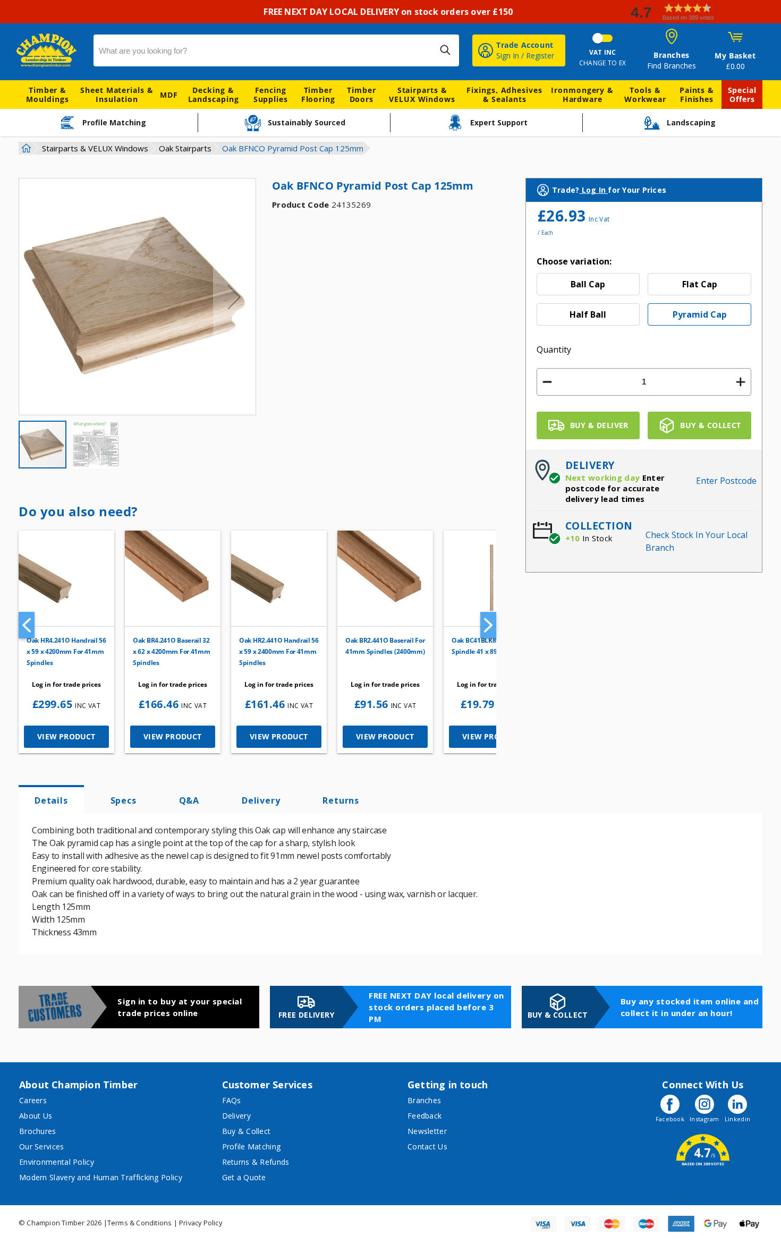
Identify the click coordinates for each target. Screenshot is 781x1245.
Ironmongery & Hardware (582, 94)
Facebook (670, 1119)
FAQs (231, 1100)
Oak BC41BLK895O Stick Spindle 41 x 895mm (488, 646)
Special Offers (742, 94)
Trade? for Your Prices (609, 190)
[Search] (445, 50)
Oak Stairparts (185, 148)
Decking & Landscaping (213, 94)
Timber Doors (361, 94)
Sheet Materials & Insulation (116, 94)
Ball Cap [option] (588, 284)
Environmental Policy (56, 1162)
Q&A (189, 800)
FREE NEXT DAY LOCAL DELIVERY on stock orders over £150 (390, 12)
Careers (33, 1100)
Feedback (425, 1116)
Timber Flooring (318, 94)
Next (488, 625)
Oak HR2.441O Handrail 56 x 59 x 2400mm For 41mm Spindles (279, 651)
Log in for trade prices (66, 684)
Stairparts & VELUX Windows (422, 94)
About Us (35, 1116)
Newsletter (427, 1131)
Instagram (704, 1119)
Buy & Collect (246, 1131)
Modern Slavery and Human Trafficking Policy (100, 1177)
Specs (124, 800)
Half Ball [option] (588, 314)
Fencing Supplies (270, 94)
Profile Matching (251, 1146)
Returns (340, 800)
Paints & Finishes (697, 94)
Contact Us (427, 1146)
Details (51, 800)
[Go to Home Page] (25, 148)
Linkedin (737, 1119)
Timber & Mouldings (47, 94)
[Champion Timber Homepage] (49, 50)
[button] (701, 12)
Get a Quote (244, 1177)
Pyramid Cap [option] (700, 314)
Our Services (41, 1146)
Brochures (37, 1131)
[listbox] (644, 303)
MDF (169, 95)
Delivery (261, 800)
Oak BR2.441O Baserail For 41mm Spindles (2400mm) (385, 646)
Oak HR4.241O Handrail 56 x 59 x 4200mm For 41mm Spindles (66, 651)
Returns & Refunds (256, 1162)
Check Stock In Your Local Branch (697, 541)
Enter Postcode (726, 481)
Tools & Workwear (645, 94)
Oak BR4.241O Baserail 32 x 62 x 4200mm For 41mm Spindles (171, 651)
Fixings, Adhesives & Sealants (504, 94)
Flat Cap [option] (699, 284)
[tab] (51, 799)
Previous (27, 625)
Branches (424, 1100)
